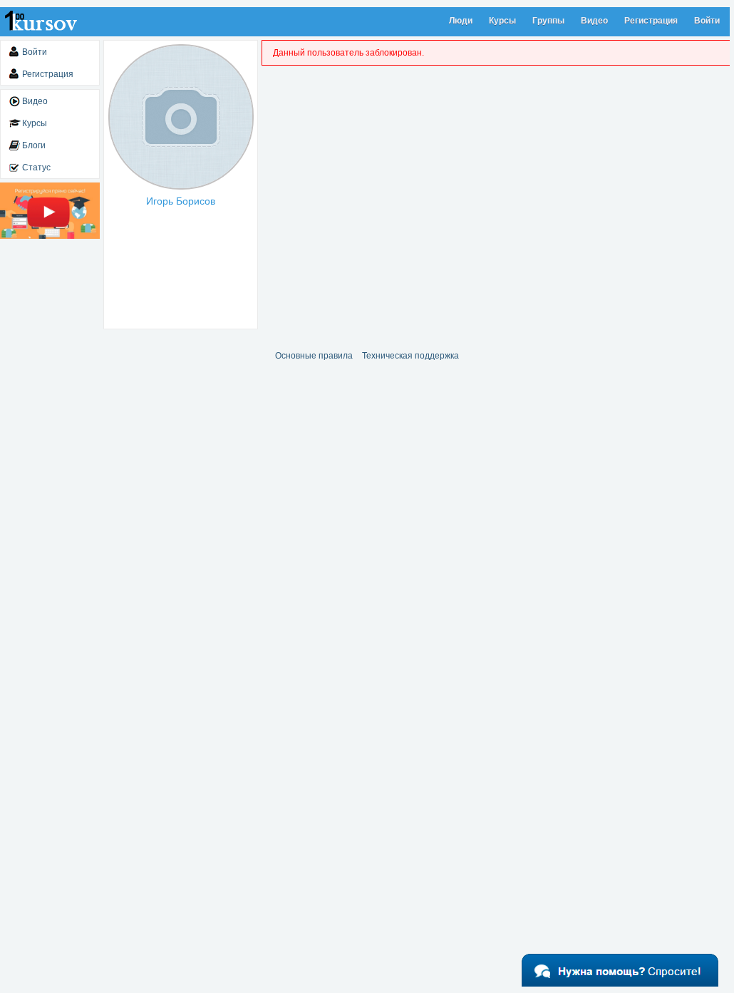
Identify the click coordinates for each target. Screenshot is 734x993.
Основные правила (314, 356)
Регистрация (651, 21)
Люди (460, 21)
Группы (548, 21)
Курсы (502, 21)
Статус (36, 168)
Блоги (34, 145)
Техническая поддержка (410, 356)
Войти (707, 21)
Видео (594, 21)
